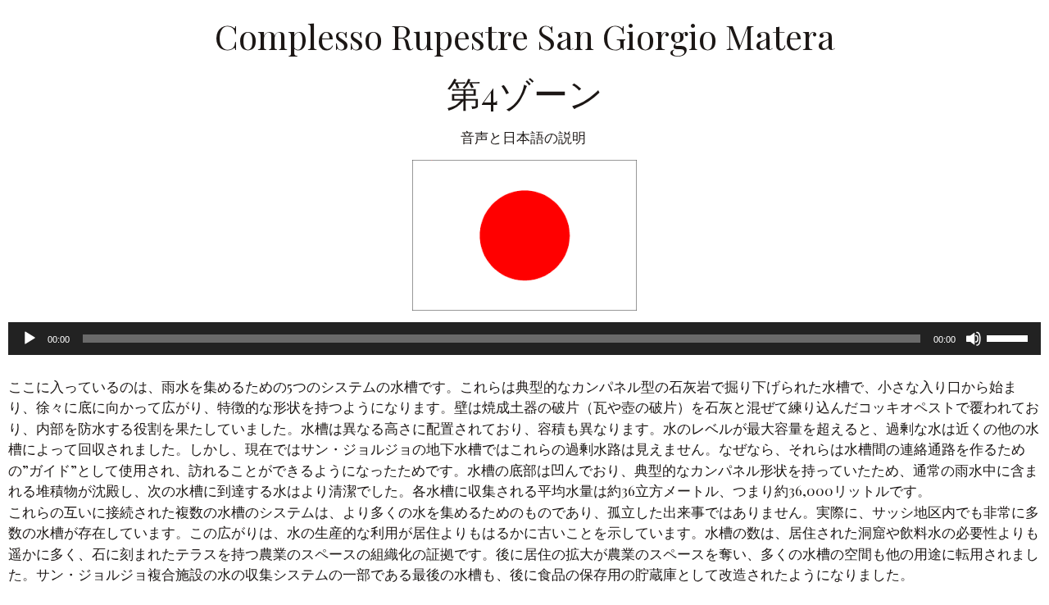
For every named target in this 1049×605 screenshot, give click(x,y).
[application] (524, 338)
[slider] (1010, 337)
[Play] (29, 338)
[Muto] (973, 338)
